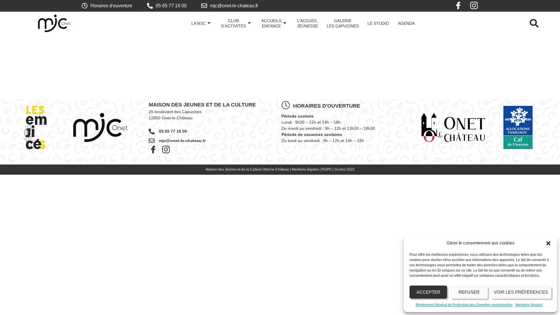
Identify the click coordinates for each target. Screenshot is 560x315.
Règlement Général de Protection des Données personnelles (464, 305)
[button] (548, 243)
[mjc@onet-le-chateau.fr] (152, 141)
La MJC (198, 23)
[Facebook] (458, 5)
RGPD (326, 169)
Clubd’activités (233, 23)
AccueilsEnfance (271, 23)
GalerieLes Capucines (343, 23)
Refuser (469, 292)
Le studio (378, 23)
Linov (341, 169)
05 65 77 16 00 (173, 131)
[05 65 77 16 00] (152, 131)
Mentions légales (528, 305)
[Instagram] (474, 5)
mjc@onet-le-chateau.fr (182, 140)
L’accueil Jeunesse (307, 23)
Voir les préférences (521, 292)
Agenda (406, 23)
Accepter (428, 292)
